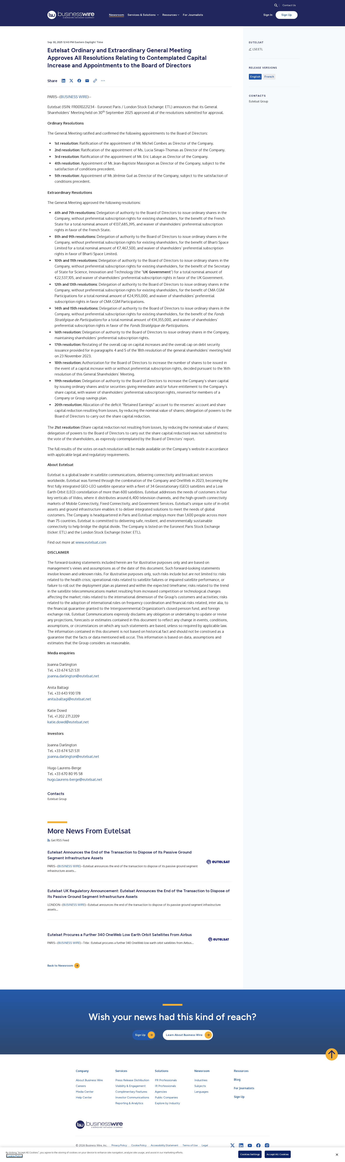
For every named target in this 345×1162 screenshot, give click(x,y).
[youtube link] (250, 1145)
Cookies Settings (250, 1154)
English (255, 76)
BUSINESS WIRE (74, 96)
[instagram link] (267, 1145)
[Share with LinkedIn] (63, 81)
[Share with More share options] (103, 81)
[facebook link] (258, 1145)
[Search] (276, 5)
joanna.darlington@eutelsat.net (73, 676)
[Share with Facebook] (79, 81)
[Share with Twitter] (71, 81)
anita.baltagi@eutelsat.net (69, 699)
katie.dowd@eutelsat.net (68, 722)
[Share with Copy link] (95, 81)
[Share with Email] (87, 81)
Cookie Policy (14, 1155)
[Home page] (70, 15)
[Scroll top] (332, 1054)
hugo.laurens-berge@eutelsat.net (74, 779)
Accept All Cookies (278, 1154)
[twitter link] (232, 1145)
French (269, 76)
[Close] (337, 1154)
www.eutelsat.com (90, 542)
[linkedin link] (241, 1145)
